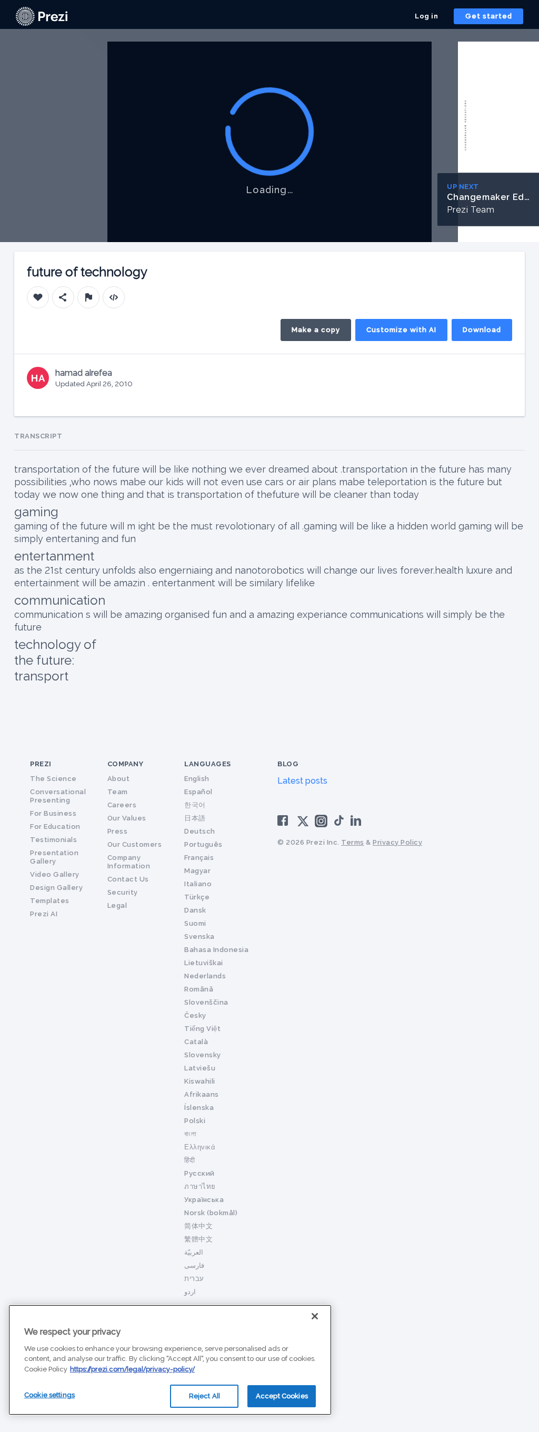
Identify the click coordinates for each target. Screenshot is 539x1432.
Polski (194, 1121)
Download (482, 330)
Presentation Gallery (54, 857)
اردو (190, 1292)
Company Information (129, 862)
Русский (199, 1173)
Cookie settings (49, 1395)
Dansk (195, 910)
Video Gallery (54, 874)
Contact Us (128, 879)
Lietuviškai (203, 963)
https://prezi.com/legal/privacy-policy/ (132, 1369)
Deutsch (199, 831)
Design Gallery (56, 888)
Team (117, 792)
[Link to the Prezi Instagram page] (321, 824)
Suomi (195, 923)
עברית (194, 1279)
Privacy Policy (397, 842)
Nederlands (205, 976)
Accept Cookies (282, 1396)
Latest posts (302, 781)
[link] (41, 16)
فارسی (194, 1265)
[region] (170, 1360)
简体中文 (198, 1226)
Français (199, 858)
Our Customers (134, 844)
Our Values (126, 818)
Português (203, 844)
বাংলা (190, 1134)
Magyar (197, 871)
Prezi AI (43, 914)
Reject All (204, 1396)
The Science (53, 779)
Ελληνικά (199, 1147)
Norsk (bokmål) (210, 1213)
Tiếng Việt (202, 1029)
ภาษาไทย (200, 1186)
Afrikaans (201, 1094)
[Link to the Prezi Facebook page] (284, 820)
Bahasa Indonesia (216, 950)
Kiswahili (199, 1081)
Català (196, 1042)
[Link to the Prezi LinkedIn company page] (357, 820)
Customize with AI (401, 330)
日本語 (195, 818)
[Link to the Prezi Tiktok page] (339, 824)
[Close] (314, 1316)
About (118, 779)
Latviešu (199, 1068)
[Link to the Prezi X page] (303, 823)
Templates (49, 901)
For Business (53, 813)
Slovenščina (206, 1002)
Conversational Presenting (58, 796)
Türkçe (196, 897)
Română (198, 989)
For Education (55, 826)
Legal (117, 905)
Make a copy (316, 330)
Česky (195, 1015)
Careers (122, 805)
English (196, 779)
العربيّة (193, 1252)
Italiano (198, 884)
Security (122, 892)
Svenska (199, 936)
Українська (204, 1200)
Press (117, 831)
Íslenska (199, 1107)
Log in (426, 16)
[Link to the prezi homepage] (41, 16)
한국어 (195, 805)
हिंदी (189, 1160)
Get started (488, 16)
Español (198, 792)
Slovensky (202, 1055)
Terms (352, 842)
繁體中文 (198, 1239)
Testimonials (53, 840)
